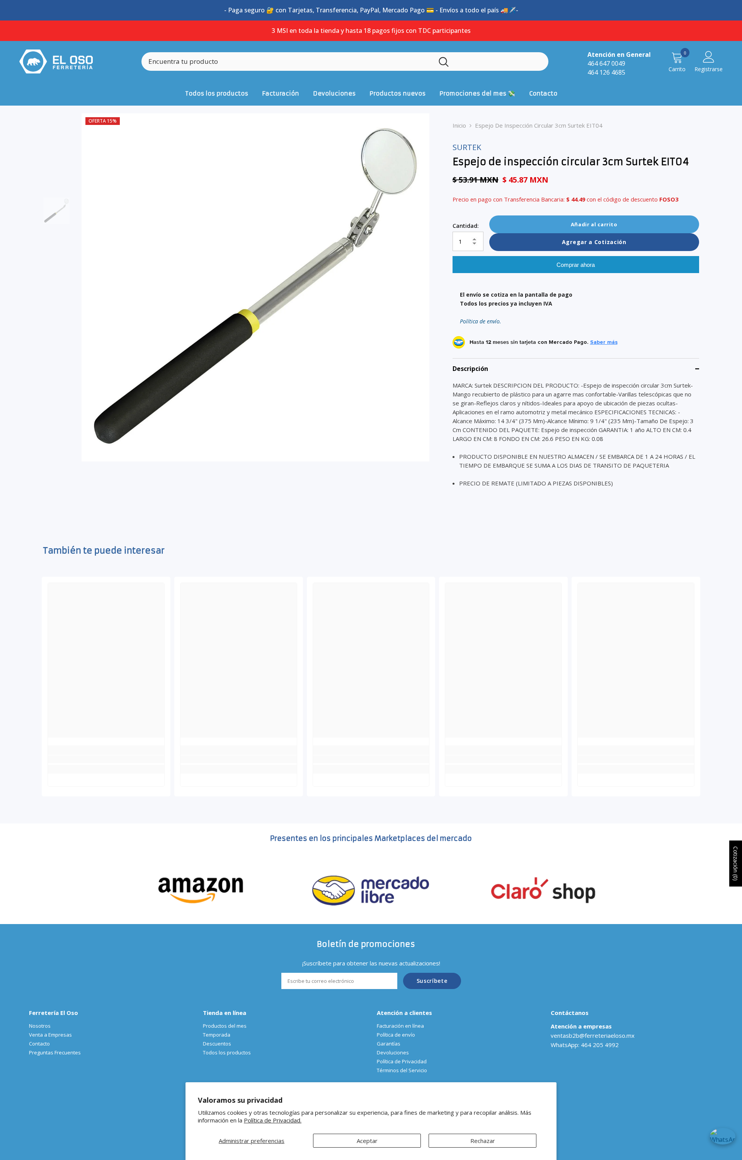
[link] (106, 759)
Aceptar (367, 1141)
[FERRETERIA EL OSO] (201, 889)
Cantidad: (466, 225)
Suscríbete (432, 980)
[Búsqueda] (344, 61)
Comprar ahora (575, 264)
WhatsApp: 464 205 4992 (585, 1045)
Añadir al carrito (594, 224)
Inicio (459, 125)
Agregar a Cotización (594, 242)
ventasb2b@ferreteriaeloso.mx (593, 1035)
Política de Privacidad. (272, 1120)
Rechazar (482, 1141)
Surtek (467, 147)
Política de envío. (480, 321)
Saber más (604, 342)
